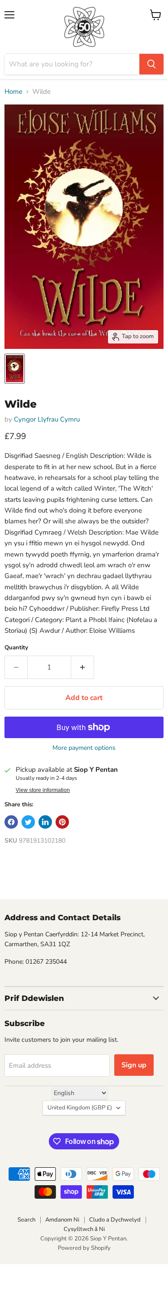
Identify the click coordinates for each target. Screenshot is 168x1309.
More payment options (84, 748)
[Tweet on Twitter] (28, 822)
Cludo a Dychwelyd (115, 1220)
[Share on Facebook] (11, 822)
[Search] (151, 64)
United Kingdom (79, 1108)
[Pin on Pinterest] (62, 822)
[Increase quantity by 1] (82, 667)
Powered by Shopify (84, 1248)
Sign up (133, 1065)
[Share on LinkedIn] (45, 822)
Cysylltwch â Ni (84, 1229)
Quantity (16, 647)
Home (13, 92)
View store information (43, 790)
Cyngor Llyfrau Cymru (47, 419)
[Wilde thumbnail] (14, 368)
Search (26, 1220)
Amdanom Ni (62, 1220)
